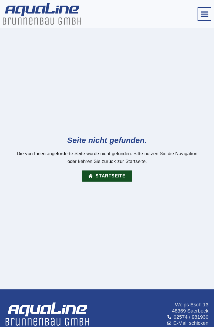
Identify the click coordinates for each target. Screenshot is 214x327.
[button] (204, 14)
